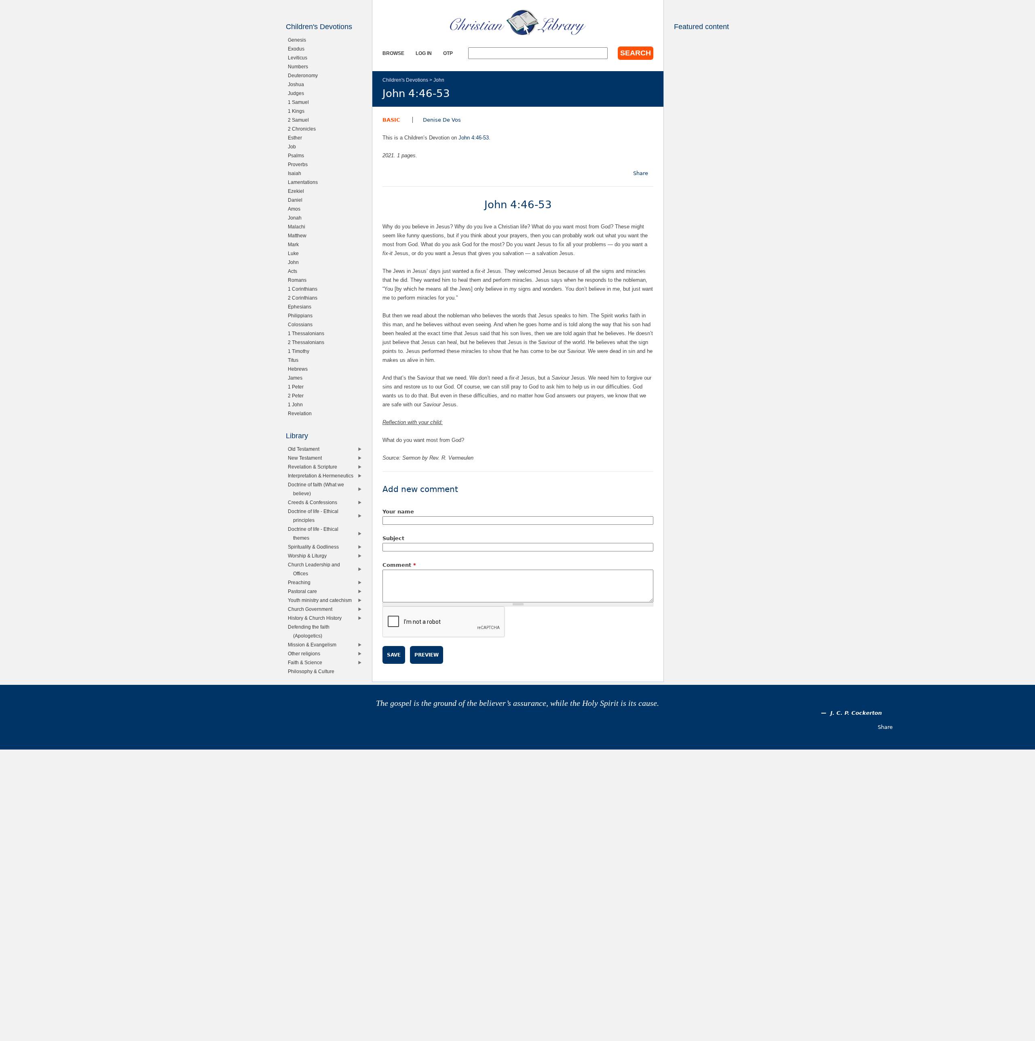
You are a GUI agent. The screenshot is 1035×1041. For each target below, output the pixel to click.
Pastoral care (304, 591)
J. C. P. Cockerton (856, 713)
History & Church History (316, 618)
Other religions (306, 653)
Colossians (302, 324)
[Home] (517, 22)
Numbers (299, 66)
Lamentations (304, 182)
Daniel (297, 200)
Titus (295, 360)
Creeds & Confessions (314, 502)
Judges (297, 93)
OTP (448, 53)
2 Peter (297, 395)
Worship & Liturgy (309, 555)
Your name (398, 512)
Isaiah (296, 173)
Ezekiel (297, 191)
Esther (296, 137)
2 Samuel (300, 119)
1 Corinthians (304, 288)
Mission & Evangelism (314, 644)
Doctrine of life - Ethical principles (315, 516)
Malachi (298, 226)
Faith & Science (307, 662)
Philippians (302, 315)
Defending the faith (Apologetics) (310, 631)
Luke (295, 253)
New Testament (306, 457)
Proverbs (299, 164)
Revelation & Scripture (314, 466)
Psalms (297, 155)
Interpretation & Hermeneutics (322, 475)
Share (640, 173)
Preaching (301, 582)
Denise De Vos (442, 120)
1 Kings (298, 111)
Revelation (301, 413)
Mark (295, 244)
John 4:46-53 (473, 138)
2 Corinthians (304, 297)
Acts (294, 271)
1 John (297, 404)
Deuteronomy (304, 75)
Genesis (298, 39)
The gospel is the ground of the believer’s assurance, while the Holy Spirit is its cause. (517, 703)
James (297, 377)
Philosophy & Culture (313, 671)
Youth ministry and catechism (321, 600)
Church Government (312, 609)
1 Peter (297, 386)
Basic (391, 120)
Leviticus (299, 57)
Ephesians (301, 306)
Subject (393, 538)
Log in (424, 53)
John (438, 79)
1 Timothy (300, 351)
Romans (299, 280)
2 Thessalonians (308, 342)
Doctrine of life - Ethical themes (315, 533)
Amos (296, 208)
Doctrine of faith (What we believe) (317, 489)
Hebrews (299, 369)
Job (293, 146)
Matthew (299, 235)
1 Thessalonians (308, 333)
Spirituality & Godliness (315, 546)
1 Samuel (300, 102)
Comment (399, 565)
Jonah (296, 217)
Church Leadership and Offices (315, 569)
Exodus (298, 48)
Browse (393, 53)
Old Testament (305, 449)
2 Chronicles (303, 128)
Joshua (297, 84)
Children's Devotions (405, 79)
